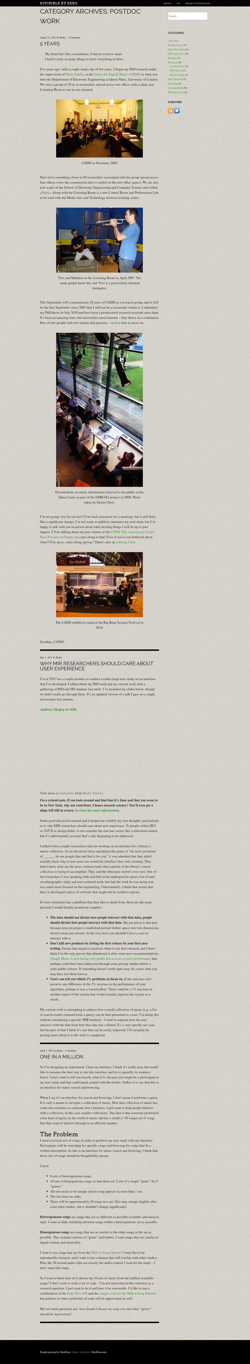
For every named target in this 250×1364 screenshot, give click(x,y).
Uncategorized (175, 87)
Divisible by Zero (59, 3)
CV (178, 3)
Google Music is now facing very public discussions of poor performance (100, 958)
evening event (125, 542)
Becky (63, 37)
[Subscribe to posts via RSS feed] (170, 112)
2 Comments (74, 37)
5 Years (50, 44)
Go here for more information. (97, 810)
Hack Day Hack (176, 49)
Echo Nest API (77, 1293)
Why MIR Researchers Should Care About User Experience (96, 666)
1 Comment (70, 1050)
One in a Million (61, 1057)
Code (170, 40)
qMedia (45, 192)
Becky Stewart (93, 793)
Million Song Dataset (106, 1252)
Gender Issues (175, 45)
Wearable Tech (176, 92)
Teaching (173, 83)
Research (173, 62)
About (167, 3)
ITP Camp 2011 (176, 53)
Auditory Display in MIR (58, 709)
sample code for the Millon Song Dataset (127, 1293)
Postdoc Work (177, 74)
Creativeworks (177, 66)
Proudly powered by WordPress (55, 1352)
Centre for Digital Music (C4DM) (117, 74)
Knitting (172, 58)
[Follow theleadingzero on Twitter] (177, 112)
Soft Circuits (174, 79)
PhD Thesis (176, 70)
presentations (65, 793)
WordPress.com (98, 1352)
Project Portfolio (197, 3)
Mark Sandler (75, 74)
